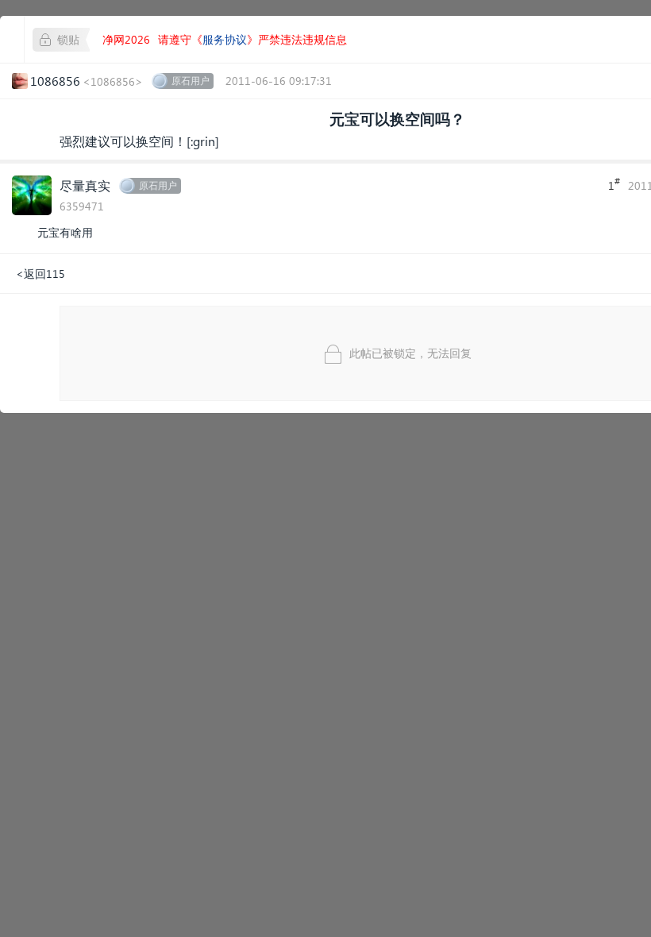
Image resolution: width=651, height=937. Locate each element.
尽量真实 (85, 185)
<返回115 (40, 273)
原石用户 (190, 81)
